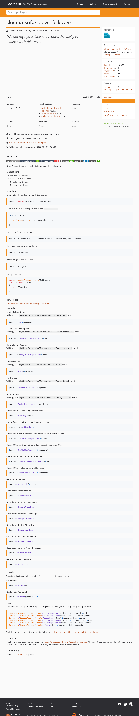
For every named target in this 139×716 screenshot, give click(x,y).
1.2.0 (106, 101)
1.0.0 (106, 108)
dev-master (109, 97)
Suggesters (109, 70)
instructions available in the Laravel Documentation (74, 632)
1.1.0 (106, 104)
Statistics (32, 703)
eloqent (42, 142)
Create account (110, 4)
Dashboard (77, 706)
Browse (79, 4)
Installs (107, 65)
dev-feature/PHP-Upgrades (116, 115)
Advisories (108, 87)
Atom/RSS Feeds (13, 709)
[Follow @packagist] (125, 704)
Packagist (13, 4)
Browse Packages (35, 706)
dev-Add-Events (111, 111)
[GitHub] (131, 704)
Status (74, 703)
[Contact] (119, 704)
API (51, 703)
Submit (93, 4)
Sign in (127, 4)
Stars (106, 73)
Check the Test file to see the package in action (27, 303)
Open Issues (109, 76)
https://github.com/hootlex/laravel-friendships (66, 642)
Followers (32, 142)
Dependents (109, 68)
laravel (13, 142)
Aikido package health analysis (118, 89)
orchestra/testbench (50, 116)
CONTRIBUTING (21, 654)
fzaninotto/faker (48, 113)
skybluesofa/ (21, 22)
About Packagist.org (12, 704)
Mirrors (53, 706)
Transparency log (112, 54)
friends (22, 142)
